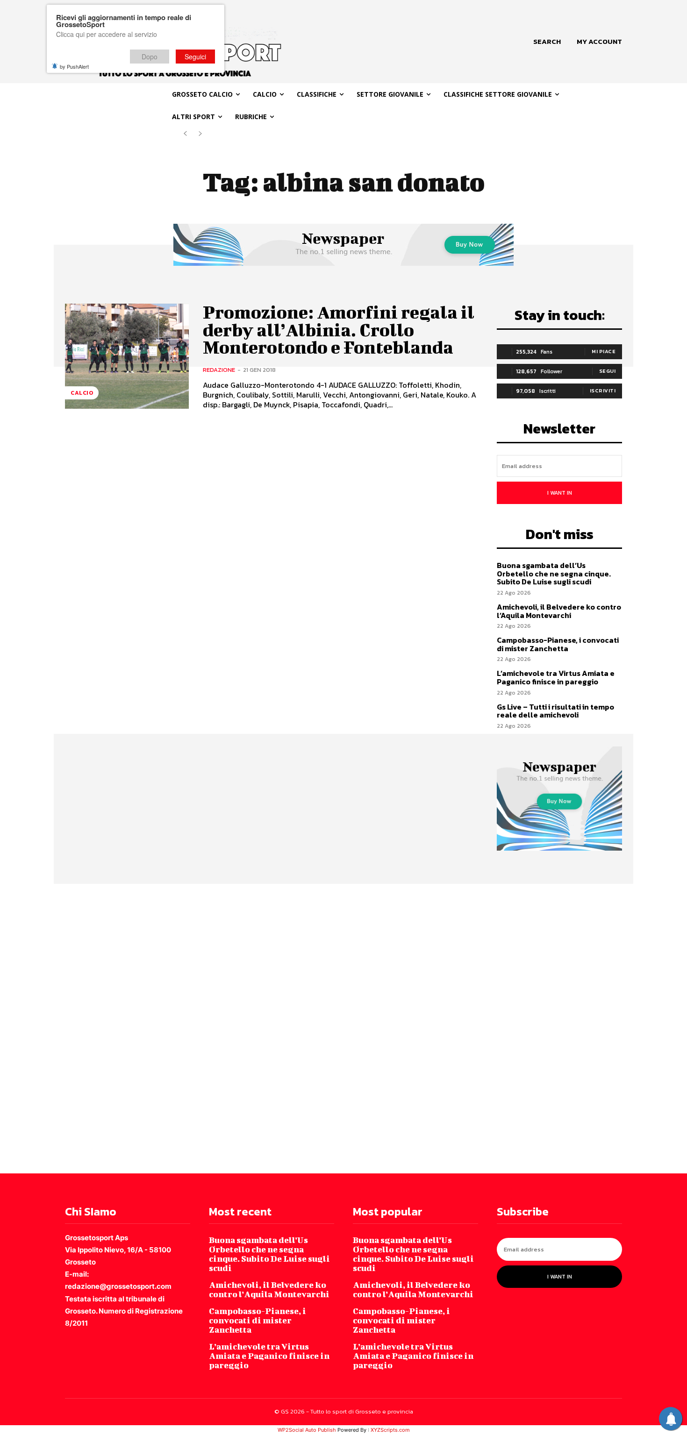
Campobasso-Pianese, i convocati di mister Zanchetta (558, 644)
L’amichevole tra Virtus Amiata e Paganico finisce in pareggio (556, 677)
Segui (607, 371)
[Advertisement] (280, 1028)
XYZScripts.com (390, 1430)
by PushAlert (74, 66)
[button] (547, 42)
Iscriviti (603, 390)
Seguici (195, 56)
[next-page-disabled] (200, 134)
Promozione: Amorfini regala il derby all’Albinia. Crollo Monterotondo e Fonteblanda (338, 330)
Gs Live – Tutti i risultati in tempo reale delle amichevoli (555, 711)
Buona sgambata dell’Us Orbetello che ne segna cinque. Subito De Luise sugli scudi (554, 573)
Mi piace (603, 351)
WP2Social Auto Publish (307, 1430)
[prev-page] (185, 134)
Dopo (149, 56)
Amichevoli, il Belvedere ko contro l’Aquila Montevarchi (559, 611)
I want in (559, 493)
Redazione (219, 369)
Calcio (82, 393)
